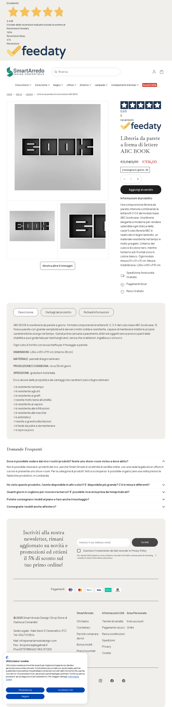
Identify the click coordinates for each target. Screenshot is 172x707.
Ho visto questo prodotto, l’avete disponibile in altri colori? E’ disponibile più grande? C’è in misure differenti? (78, 485)
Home (9, 94)
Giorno (19, 94)
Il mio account (135, 621)
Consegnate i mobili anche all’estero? (31, 506)
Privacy (106, 646)
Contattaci (83, 627)
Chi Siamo (83, 621)
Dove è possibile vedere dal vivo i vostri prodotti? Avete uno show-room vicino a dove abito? (67, 461)
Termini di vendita (112, 621)
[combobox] (82, 72)
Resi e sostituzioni (113, 634)
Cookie (106, 653)
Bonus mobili (84, 644)
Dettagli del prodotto (58, 312)
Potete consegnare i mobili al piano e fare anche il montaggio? (48, 499)
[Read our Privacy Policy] (155, 556)
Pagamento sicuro (113, 627)
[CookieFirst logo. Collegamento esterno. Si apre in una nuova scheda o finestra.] (7, 657)
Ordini (130, 627)
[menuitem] (23, 85)
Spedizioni (108, 640)
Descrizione (25, 312)
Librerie (29, 94)
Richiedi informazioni (96, 312)
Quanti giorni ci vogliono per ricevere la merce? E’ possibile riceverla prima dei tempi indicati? (68, 492)
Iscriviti (145, 542)
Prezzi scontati (86, 651)
